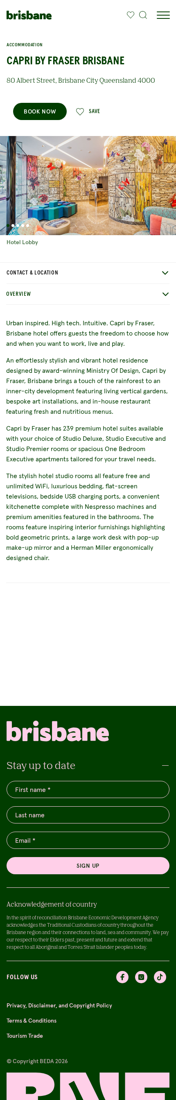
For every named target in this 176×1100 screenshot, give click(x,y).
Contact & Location (33, 273)
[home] (29, 15)
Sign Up (88, 865)
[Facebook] (122, 977)
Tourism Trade (25, 1035)
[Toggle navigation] (162, 15)
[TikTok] (160, 977)
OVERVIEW (18, 294)
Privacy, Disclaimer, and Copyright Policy (59, 1005)
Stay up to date (41, 765)
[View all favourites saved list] (128, 15)
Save (94, 111)
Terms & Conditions (31, 1020)
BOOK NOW (40, 111)
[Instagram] (141, 977)
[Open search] (143, 15)
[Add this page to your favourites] (130, 15)
